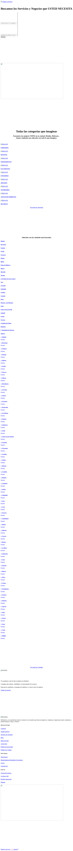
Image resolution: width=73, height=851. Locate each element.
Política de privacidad (7, 747)
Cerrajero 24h (4, 776)
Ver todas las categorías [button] (36, 207)
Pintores (3, 782)
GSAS (2, 763)
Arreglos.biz (4, 766)
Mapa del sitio (5, 741)
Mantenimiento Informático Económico (12, 760)
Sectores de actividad (7, 734)
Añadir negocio (5, 731)
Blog (2, 737)
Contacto (3, 728)
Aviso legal (4, 744)
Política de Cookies (6, 750)
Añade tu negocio (7, 1)
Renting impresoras (6, 779)
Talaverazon (4, 757)
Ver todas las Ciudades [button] (36, 667)
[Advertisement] (36, 50)
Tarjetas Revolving (6, 773)
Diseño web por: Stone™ (9, 849)
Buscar (3, 37)
